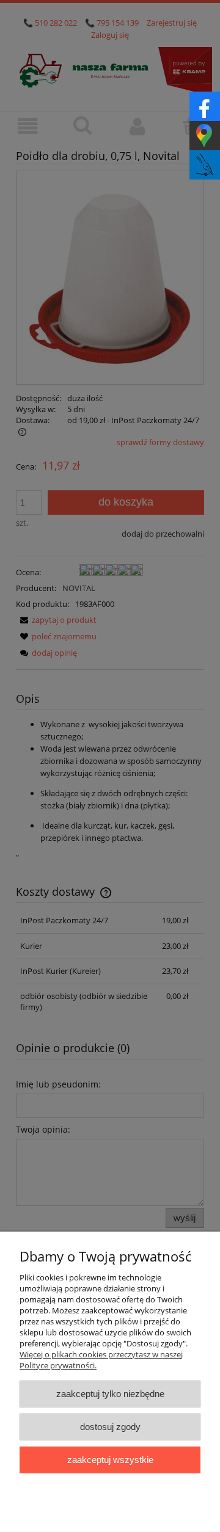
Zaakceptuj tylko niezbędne (110, 1394)
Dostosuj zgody (110, 1426)
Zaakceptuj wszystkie (110, 1459)
